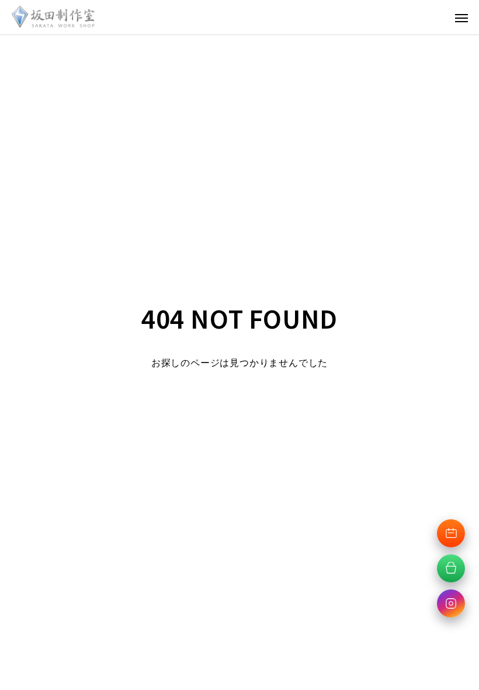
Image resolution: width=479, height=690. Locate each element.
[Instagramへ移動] (451, 603)
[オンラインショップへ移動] (451, 568)
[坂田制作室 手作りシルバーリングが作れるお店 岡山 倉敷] (53, 17)
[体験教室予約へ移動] (451, 533)
